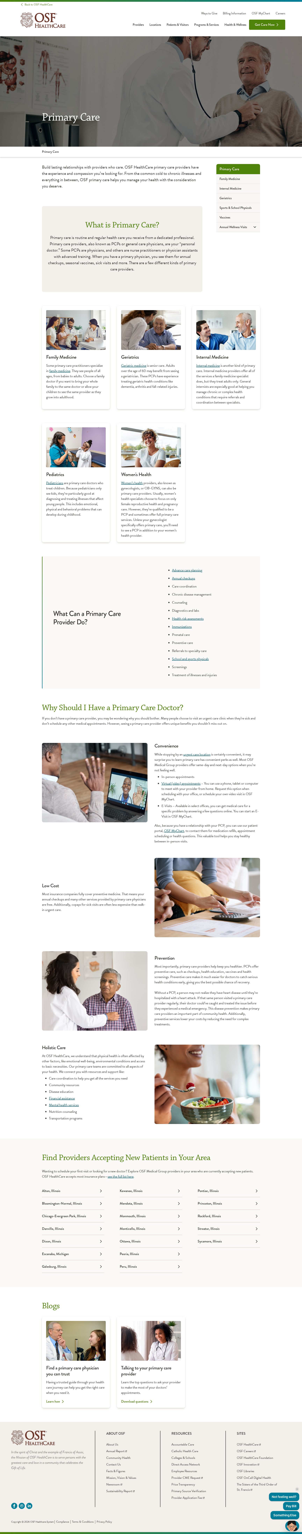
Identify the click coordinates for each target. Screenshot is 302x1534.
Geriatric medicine (133, 365)
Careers (280, 13)
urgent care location (196, 754)
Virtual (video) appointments (180, 783)
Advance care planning (187, 570)
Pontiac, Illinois (208, 1190)
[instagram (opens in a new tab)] (22, 1506)
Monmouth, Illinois (133, 1216)
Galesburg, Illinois (54, 1266)
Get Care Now (265, 24)
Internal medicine (208, 365)
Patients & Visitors (178, 24)
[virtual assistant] (292, 1526)
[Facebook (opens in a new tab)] (14, 1506)
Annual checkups (183, 578)
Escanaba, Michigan (55, 1253)
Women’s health (132, 483)
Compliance (62, 1522)
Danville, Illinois (53, 1228)
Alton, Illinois (51, 1190)
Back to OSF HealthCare (38, 4)
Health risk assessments (188, 618)
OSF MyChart (261, 13)
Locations (155, 24)
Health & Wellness (235, 24)
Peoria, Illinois (129, 1253)
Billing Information (234, 13)
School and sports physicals (190, 658)
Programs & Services (206, 24)
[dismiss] (297, 1489)
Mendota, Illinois (131, 1203)
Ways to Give (209, 13)
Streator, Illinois (209, 1228)
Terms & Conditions (83, 1522)
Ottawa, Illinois (130, 1241)
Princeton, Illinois (210, 1203)
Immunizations (182, 626)
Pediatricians (54, 483)
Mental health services (64, 1105)
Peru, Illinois (128, 1266)
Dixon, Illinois (51, 1241)
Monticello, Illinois (132, 1228)
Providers (138, 24)
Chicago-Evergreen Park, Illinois (64, 1216)
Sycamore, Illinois (210, 1241)
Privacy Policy (104, 1522)
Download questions (134, 1401)
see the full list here (121, 1176)
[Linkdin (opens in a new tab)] (29, 1506)
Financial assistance (62, 1098)
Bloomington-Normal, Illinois (62, 1203)
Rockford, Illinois (209, 1216)
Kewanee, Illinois (131, 1190)
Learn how (53, 1401)
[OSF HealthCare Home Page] (42, 20)
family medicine (59, 370)
